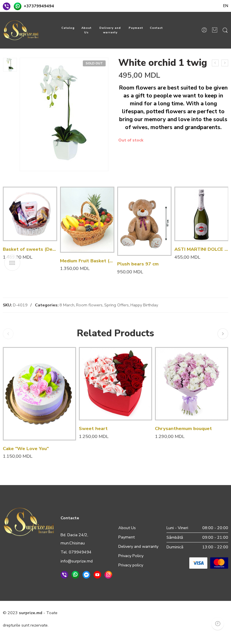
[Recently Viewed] (217, 623)
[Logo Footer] (29, 521)
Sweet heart (93, 428)
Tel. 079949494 (76, 552)
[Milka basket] (215, 63)
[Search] (225, 30)
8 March (66, 305)
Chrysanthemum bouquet (183, 428)
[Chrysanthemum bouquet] (191, 383)
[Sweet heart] (115, 383)
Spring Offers (116, 305)
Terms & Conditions (136, 613)
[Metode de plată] (208, 563)
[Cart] (215, 30)
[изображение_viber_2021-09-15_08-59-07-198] (10, 65)
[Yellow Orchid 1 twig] (224, 63)
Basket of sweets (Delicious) (30, 249)
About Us (86, 30)
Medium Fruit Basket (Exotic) (87, 261)
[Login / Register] (204, 30)
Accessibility (171, 613)
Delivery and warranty (110, 30)
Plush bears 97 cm (138, 264)
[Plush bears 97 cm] (144, 221)
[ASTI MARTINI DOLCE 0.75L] (201, 214)
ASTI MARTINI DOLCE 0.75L (201, 249)
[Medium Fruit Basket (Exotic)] (87, 220)
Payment (136, 28)
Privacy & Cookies (96, 613)
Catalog (68, 28)
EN (225, 5)
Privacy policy (130, 565)
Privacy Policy (130, 556)
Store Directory (202, 613)
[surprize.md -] (21, 30)
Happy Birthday (144, 305)
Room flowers (89, 305)
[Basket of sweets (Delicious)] (30, 214)
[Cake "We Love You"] (39, 393)
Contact (156, 28)
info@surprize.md (77, 561)
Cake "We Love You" (26, 448)
